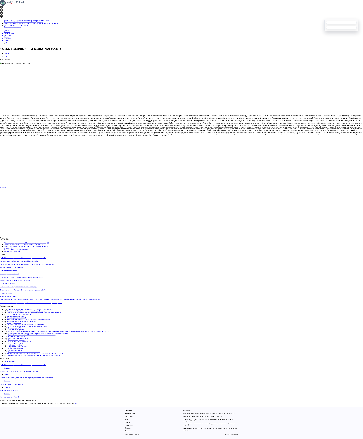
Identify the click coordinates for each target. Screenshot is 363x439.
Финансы (7, 368)
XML (76, 403)
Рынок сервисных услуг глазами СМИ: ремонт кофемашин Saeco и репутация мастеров (35, 353)
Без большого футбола (15, 345)
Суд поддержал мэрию (7, 283)
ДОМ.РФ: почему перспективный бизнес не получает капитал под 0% (26, 20)
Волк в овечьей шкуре (15, 350)
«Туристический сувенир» (8, 296)
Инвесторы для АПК (7, 293)
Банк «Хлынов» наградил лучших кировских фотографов (18, 287)
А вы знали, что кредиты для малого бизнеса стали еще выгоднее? (21, 277)
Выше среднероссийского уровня (18, 338)
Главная (6, 53)
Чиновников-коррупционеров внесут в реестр (15, 280)
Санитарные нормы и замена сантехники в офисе (24, 352)
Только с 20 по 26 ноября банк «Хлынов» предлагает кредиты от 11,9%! (23, 290)
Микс (5, 56)
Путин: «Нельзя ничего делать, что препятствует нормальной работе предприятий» (31, 23)
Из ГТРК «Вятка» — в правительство (16, 25)
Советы (127, 422)
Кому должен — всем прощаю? (18, 346)
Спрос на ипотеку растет (16, 343)
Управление (129, 425)
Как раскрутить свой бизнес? (9, 274)
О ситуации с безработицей (16, 336)
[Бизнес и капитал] (12, 5)
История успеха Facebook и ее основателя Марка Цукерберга (23, 22)
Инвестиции (129, 416)
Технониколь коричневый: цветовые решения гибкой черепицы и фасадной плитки (210, 428)
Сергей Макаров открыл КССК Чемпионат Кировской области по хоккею (31, 335)
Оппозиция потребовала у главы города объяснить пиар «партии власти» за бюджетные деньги (31, 303)
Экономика (128, 431)
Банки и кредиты (9, 361)
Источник (3, 187)
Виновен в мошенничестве (12, 27)
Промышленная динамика (16, 340)
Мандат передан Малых (15, 348)
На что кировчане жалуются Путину (19, 341)
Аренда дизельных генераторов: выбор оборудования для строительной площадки (33, 355)
